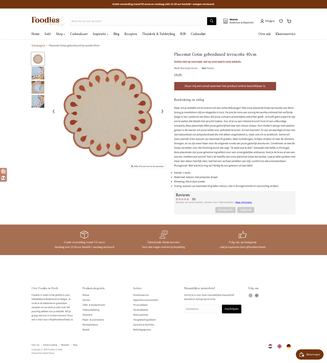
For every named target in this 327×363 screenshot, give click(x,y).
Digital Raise (48, 353)
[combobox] (271, 346)
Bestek (85, 329)
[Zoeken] (211, 21)
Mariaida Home (189, 68)
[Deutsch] (289, 346)
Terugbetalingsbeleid (144, 320)
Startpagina (38, 45)
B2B (183, 34)
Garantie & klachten (143, 325)
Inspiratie (100, 34)
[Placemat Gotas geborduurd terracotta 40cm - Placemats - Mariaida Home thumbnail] (38, 59)
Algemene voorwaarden (145, 300)
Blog (116, 34)
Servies (86, 300)
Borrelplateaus (90, 325)
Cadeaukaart (79, 34)
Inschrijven (232, 309)
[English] (280, 346)
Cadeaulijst (198, 34)
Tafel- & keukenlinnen (93, 305)
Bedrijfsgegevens (142, 329)
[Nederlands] (271, 346)
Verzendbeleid (140, 310)
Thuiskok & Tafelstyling (158, 34)
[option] (280, 346)
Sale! (48, 34)
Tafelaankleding (90, 310)
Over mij (264, 34)
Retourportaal (140, 315)
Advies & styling (50, 344)
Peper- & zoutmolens (93, 320)
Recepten (130, 34)
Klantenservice (285, 34)
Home (36, 34)
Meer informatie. (243, 202)
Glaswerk (87, 315)
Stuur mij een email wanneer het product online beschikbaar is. (225, 86)
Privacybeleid (140, 305)
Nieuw (85, 295)
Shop (60, 34)
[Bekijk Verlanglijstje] (281, 21)
